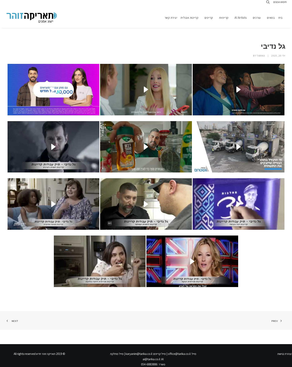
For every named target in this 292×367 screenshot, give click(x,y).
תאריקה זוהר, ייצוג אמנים (11, 3)
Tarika (260, 55)
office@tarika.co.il (179, 354)
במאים (271, 17)
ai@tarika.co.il (151, 359)
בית (280, 17)
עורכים (257, 17)
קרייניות (223, 17)
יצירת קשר (171, 17)
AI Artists (241, 17)
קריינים (209, 17)
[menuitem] (281, 17)
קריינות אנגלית (189, 17)
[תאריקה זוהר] (32, 17)
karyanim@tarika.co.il (139, 354)
